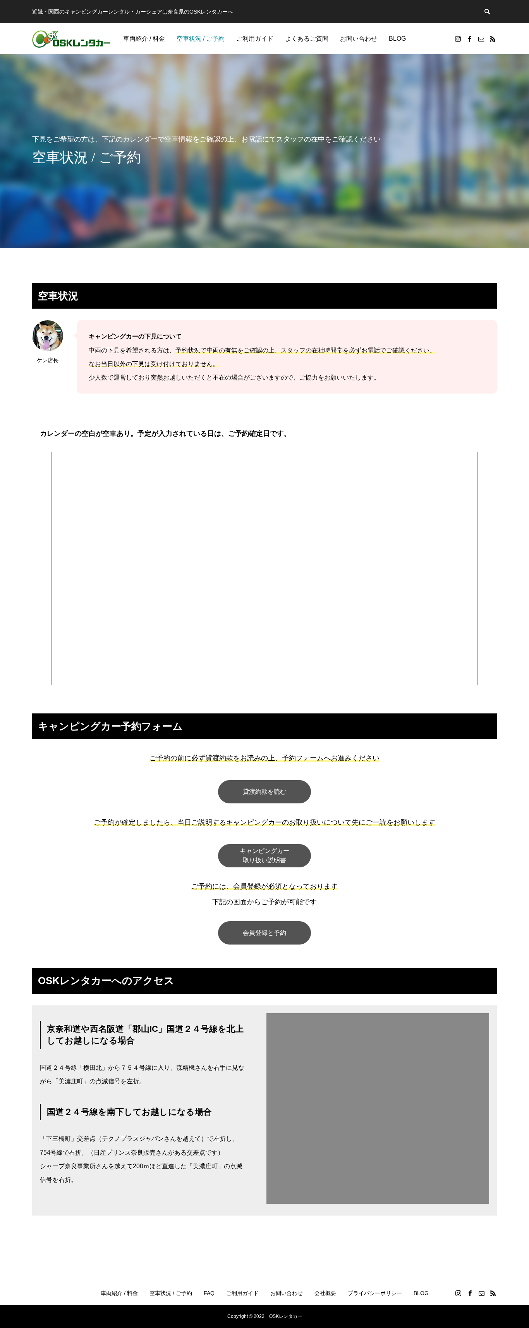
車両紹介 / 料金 (144, 38)
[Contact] (481, 38)
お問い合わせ (358, 38)
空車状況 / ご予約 (201, 38)
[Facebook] (469, 38)
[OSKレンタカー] (71, 38)
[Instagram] (458, 38)
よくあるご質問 (306, 38)
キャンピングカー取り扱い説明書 (264, 855)
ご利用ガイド (254, 38)
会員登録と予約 (264, 932)
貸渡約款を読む (264, 791)
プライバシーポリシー (375, 1293)
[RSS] (492, 38)
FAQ (209, 1293)
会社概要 (325, 1293)
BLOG (397, 38)
